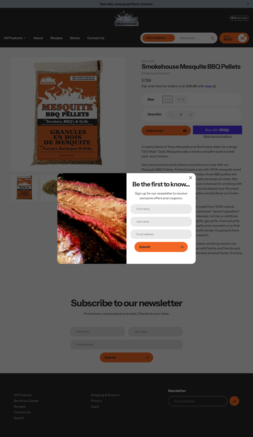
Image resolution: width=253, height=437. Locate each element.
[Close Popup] (190, 177)
